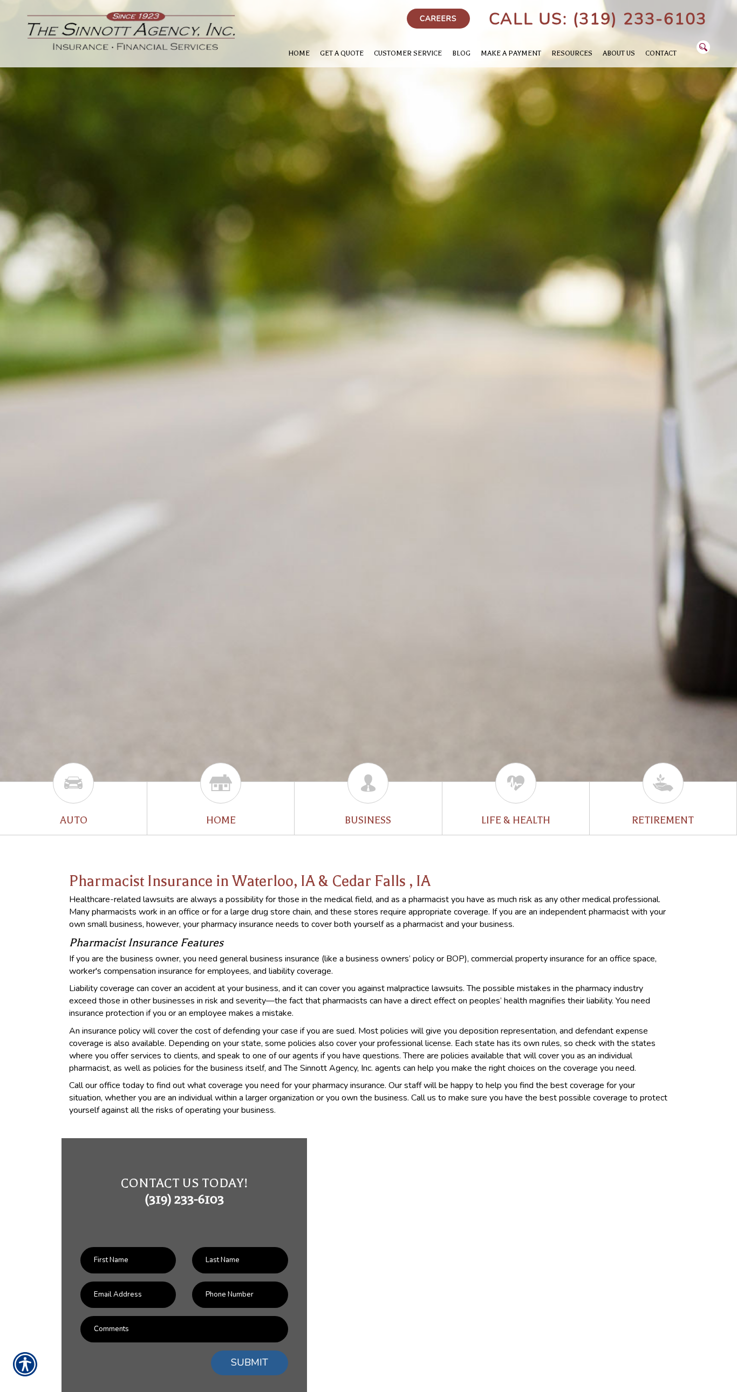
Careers (438, 18)
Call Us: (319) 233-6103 (598, 19)
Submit (249, 1362)
